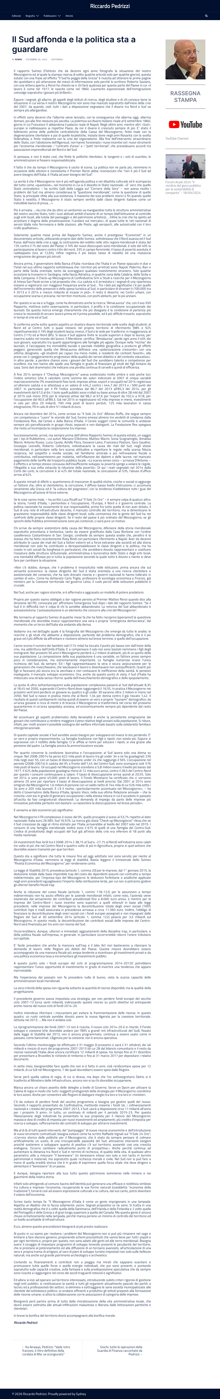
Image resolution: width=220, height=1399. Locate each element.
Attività (69, 15)
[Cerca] (206, 16)
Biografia (30, 15)
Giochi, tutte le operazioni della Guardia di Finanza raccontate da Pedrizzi (119, 1350)
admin (18, 59)
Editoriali (16, 15)
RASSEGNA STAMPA (185, 96)
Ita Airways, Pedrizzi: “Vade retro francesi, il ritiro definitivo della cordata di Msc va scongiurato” (46, 1350)
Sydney (81, 1393)
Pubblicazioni (50, 15)
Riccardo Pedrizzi (110, 6)
